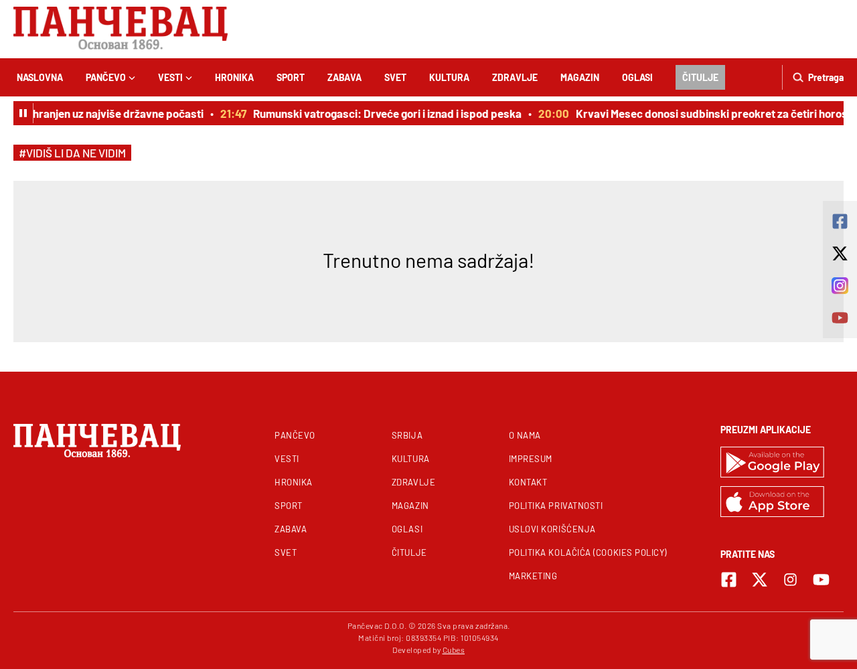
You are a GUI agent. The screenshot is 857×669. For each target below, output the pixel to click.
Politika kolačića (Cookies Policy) (588, 552)
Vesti (170, 77)
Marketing (533, 576)
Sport (291, 77)
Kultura (449, 77)
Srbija (407, 435)
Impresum (530, 458)
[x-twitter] (759, 579)
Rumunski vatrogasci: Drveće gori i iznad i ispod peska (384, 113)
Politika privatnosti (556, 505)
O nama (525, 435)
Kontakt (528, 482)
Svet (395, 77)
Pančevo (106, 77)
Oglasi (637, 77)
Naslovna (40, 77)
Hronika (234, 77)
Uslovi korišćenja (552, 529)
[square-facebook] (728, 579)
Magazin (579, 77)
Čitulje (700, 77)
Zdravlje (515, 77)
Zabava (344, 77)
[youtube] (821, 579)
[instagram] (790, 579)
